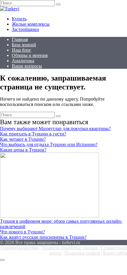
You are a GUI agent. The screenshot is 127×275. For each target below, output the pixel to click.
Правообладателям (19, 247)
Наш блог (21, 50)
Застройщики (25, 29)
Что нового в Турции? (22, 231)
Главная (20, 39)
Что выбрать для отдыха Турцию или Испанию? (48, 144)
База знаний (24, 44)
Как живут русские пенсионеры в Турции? (43, 237)
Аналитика (23, 60)
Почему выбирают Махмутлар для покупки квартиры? (55, 128)
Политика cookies (82, 253)
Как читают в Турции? (23, 139)
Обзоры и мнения (30, 55)
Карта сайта (115, 253)
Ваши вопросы (27, 65)
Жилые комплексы (31, 24)
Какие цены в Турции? (23, 149)
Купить (19, 18)
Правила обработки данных (70, 247)
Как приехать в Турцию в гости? (33, 133)
